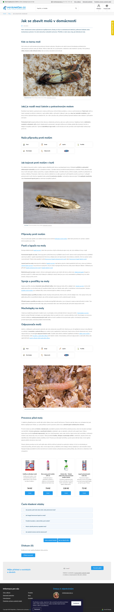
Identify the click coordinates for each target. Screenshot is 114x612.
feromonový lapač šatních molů (78, 259)
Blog (29, 595)
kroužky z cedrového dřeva (40, 336)
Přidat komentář (28, 555)
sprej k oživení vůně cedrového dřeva (39, 338)
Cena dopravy (6, 598)
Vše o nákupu (77, 2)
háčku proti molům (84, 333)
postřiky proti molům (27, 290)
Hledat (76, 8)
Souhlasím (76, 603)
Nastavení (37, 609)
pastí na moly (37, 250)
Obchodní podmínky (87, 2)
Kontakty (30, 598)
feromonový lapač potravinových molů (55, 259)
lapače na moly (51, 263)
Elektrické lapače (79, 272)
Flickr (43, 409)
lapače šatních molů (47, 268)
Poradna (30, 592)
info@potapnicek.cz (67, 593)
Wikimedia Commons (51, 97)
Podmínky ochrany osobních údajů (102, 2)
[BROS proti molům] (66, 151)
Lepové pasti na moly (27, 265)
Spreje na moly (80, 286)
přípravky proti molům (61, 239)
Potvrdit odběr (97, 568)
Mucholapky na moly (82, 313)
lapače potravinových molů (33, 268)
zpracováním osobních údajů (82, 573)
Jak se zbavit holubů (50, 540)
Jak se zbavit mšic (64, 540)
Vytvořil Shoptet (107, 609)
